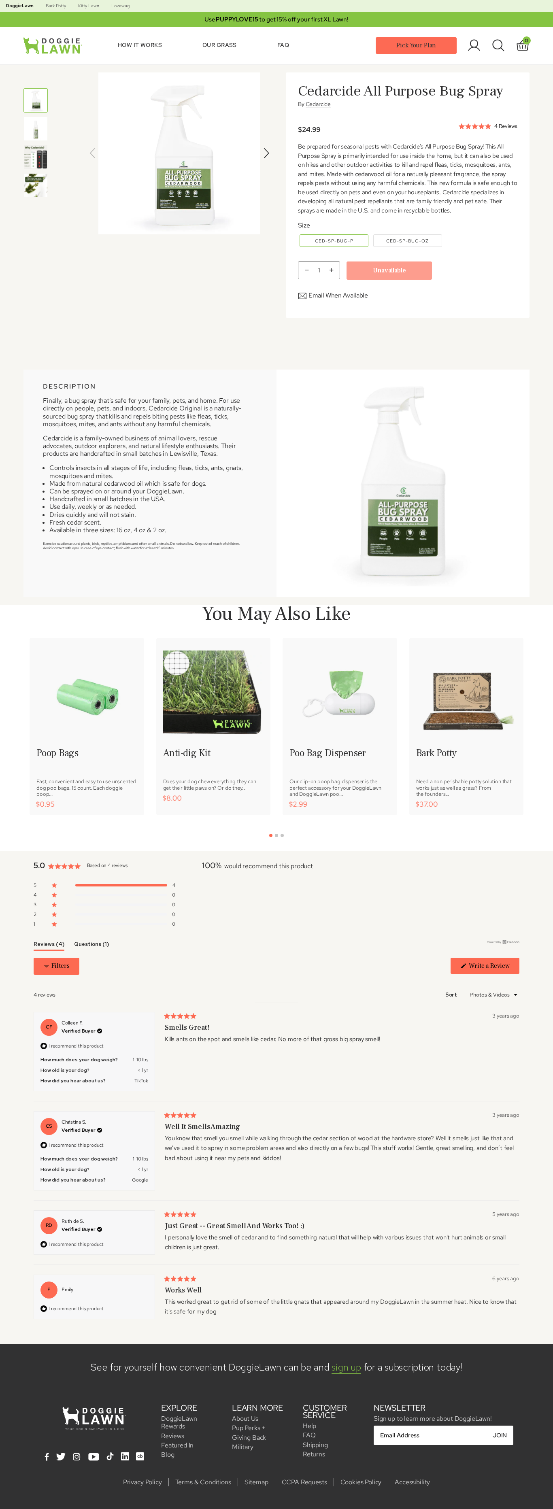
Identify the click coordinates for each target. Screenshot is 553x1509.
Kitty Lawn (88, 6)
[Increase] (333, 270)
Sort (451, 994)
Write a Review (490, 967)
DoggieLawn (20, 6)
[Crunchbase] (140, 1456)
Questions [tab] (91, 945)
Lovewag (120, 6)
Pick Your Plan (416, 45)
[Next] (266, 153)
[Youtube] (94, 1457)
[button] (104, 885)
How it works (140, 45)
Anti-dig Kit (187, 753)
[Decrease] (305, 270)
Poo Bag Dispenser (327, 753)
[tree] (35, 142)
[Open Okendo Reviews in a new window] (503, 942)
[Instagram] (76, 1457)
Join (500, 1435)
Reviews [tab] (49, 945)
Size (304, 225)
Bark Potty (56, 6)
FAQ (283, 45)
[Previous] (92, 153)
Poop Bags (57, 753)
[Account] (474, 45)
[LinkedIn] (125, 1456)
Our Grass (219, 45)
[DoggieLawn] (54, 45)
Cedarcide (318, 104)
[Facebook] (47, 1457)
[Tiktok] (110, 1456)
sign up (346, 1367)
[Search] (498, 45)
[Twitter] (61, 1457)
